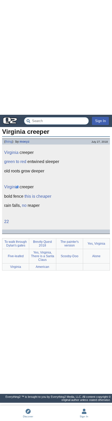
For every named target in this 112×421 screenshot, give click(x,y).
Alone (96, 256)
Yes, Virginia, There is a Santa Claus (42, 256)
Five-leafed (16, 256)
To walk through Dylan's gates (15, 243)
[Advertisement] (56, 57)
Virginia (11, 152)
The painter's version (69, 243)
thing (8, 141)
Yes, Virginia (96, 243)
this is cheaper (37, 196)
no (24, 205)
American (42, 267)
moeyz (24, 141)
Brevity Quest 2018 (42, 243)
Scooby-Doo (69, 256)
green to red (15, 161)
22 (6, 221)
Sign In (100, 121)
